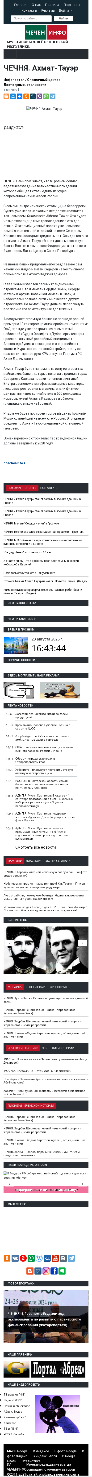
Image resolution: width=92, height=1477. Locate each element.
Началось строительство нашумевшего (29, 573)
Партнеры (71, 4)
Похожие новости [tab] (22, 488)
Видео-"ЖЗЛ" (13, 1400)
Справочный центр (42, 80)
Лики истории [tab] (63, 1048)
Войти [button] (64, 10)
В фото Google (65, 1451)
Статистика (31, 1461)
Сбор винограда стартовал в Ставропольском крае (35, 760)
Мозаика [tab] (15, 987)
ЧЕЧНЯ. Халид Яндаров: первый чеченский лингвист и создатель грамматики (42, 1153)
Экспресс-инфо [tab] (57, 861)
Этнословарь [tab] (35, 987)
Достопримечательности (25, 85)
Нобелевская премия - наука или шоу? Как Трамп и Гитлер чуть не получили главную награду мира (44, 885)
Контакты (29, 10)
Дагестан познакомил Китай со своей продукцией (41, 715)
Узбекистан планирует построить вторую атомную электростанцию (44, 771)
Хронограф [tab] (58, 987)
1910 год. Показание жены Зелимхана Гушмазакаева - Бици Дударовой (46, 1061)
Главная (20, 4)
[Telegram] (52, 96)
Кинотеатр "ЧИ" (15, 1417)
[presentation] (82, 943)
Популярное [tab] (49, 488)
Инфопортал (14, 80)
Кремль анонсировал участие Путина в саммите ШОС (42, 726)
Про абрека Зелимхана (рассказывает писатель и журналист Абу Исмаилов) (46, 1081)
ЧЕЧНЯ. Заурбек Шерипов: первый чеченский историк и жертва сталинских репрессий (43, 1023)
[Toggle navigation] (10, 54)
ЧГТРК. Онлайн (14, 1434)
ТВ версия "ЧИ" (14, 1394)
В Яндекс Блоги (45, 1456)
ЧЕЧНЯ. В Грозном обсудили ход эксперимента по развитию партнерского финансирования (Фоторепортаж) (44, 1319)
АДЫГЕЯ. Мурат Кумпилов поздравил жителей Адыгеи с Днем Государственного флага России (45, 816)
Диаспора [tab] (34, 861)
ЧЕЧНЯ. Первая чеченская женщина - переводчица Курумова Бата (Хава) (39, 1011)
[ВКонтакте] (19, 96)
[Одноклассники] (26, 96)
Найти (63, 18)
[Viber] (39, 96)
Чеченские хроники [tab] (23, 1048)
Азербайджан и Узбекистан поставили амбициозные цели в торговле (42, 738)
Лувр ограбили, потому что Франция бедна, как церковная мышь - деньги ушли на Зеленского (44, 897)
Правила (52, 4)
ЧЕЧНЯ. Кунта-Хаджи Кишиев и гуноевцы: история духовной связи (46, 1000)
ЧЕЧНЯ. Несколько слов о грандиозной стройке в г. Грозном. (44, 531)
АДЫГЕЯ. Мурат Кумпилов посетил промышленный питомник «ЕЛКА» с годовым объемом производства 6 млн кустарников (42, 833)
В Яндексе (41, 1451)
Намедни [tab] (15, 861)
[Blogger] (6, 96)
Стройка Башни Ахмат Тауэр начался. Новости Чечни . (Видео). (46, 581)
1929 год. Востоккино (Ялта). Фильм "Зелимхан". (37, 1071)
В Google (21, 1451)
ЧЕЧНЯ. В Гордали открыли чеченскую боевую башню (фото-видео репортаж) (46, 873)
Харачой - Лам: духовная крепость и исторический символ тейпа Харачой (44, 1092)
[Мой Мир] (13, 96)
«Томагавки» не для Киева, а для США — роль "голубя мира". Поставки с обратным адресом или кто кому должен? (46, 909)
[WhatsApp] (46, 96)
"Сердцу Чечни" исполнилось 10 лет (27, 552)
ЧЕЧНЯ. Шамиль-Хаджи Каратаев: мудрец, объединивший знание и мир (44, 1035)
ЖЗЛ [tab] (45, 1048)
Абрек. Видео (13, 1412)
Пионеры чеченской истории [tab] (31, 1106)
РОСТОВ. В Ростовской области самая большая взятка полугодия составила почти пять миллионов (41, 784)
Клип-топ (10, 1423)
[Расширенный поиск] (76, 18)
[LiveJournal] (33, 96)
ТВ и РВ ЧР (11, 1429)
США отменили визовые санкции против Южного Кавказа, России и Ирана (44, 749)
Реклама (48, 10)
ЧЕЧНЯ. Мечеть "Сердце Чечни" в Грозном (31, 523)
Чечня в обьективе (17, 1406)
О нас (36, 4)
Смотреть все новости (35, 847)
